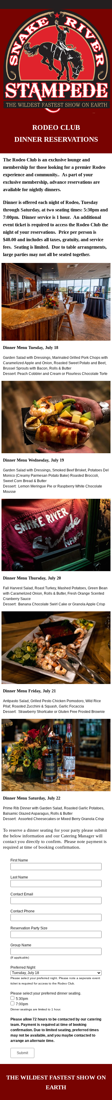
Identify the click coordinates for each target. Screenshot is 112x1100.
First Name (19, 860)
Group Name (20, 945)
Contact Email (21, 894)
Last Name (19, 877)
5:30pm (22, 999)
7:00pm (22, 1004)
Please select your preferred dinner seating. (45, 993)
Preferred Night (22, 967)
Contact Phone (22, 911)
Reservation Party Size (28, 928)
